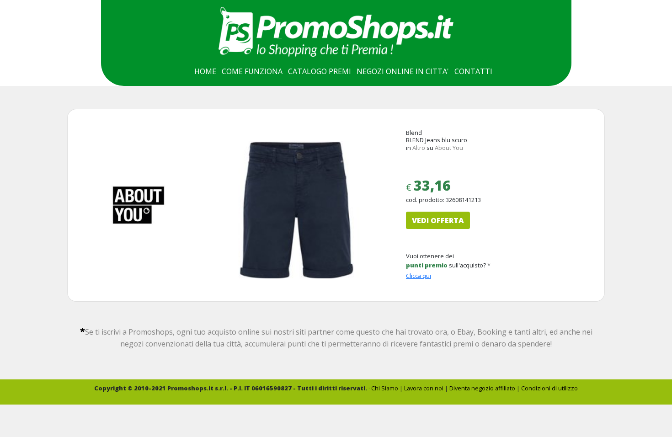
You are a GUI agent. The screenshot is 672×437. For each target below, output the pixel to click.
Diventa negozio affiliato (482, 388)
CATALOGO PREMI (319, 71)
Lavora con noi (423, 388)
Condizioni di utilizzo (549, 388)
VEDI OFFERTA (438, 220)
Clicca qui (418, 276)
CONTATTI (473, 71)
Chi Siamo (384, 388)
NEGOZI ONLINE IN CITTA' (403, 71)
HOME (205, 71)
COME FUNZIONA (252, 71)
